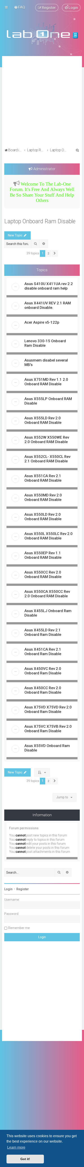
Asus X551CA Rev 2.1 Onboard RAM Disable (42, 478)
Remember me (19, 928)
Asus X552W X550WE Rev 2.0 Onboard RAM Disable (46, 439)
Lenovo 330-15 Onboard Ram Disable (45, 343)
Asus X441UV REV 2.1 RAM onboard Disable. (47, 305)
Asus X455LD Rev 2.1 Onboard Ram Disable (42, 632)
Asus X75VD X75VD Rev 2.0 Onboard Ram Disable (48, 709)
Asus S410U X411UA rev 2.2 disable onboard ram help (48, 285)
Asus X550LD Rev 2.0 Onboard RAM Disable (42, 516)
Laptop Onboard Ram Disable (39, 221)
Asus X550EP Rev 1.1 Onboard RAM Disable (42, 555)
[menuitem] (19, 7)
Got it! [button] (25, 1159)
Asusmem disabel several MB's (46, 362)
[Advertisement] (42, 103)
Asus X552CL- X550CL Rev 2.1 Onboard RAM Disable (47, 458)
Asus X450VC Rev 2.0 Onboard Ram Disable (42, 670)
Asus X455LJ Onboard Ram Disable (47, 612)
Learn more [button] (16, 1147)
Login (8, 889)
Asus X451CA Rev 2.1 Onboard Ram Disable (42, 651)
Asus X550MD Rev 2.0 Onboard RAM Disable (43, 497)
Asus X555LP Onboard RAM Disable (48, 400)
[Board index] (42, 33)
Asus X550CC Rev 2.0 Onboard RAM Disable (42, 574)
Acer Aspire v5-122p (41, 322)
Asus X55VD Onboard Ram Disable (47, 747)
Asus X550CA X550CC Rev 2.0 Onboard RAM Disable (47, 593)
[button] (55, 253)
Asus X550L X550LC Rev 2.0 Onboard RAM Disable (48, 535)
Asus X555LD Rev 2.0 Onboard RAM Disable (42, 420)
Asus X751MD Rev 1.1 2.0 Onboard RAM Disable (46, 381)
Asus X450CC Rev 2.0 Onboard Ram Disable (42, 690)
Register (22, 889)
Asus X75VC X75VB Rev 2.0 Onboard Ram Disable (48, 728)
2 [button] (48, 253)
